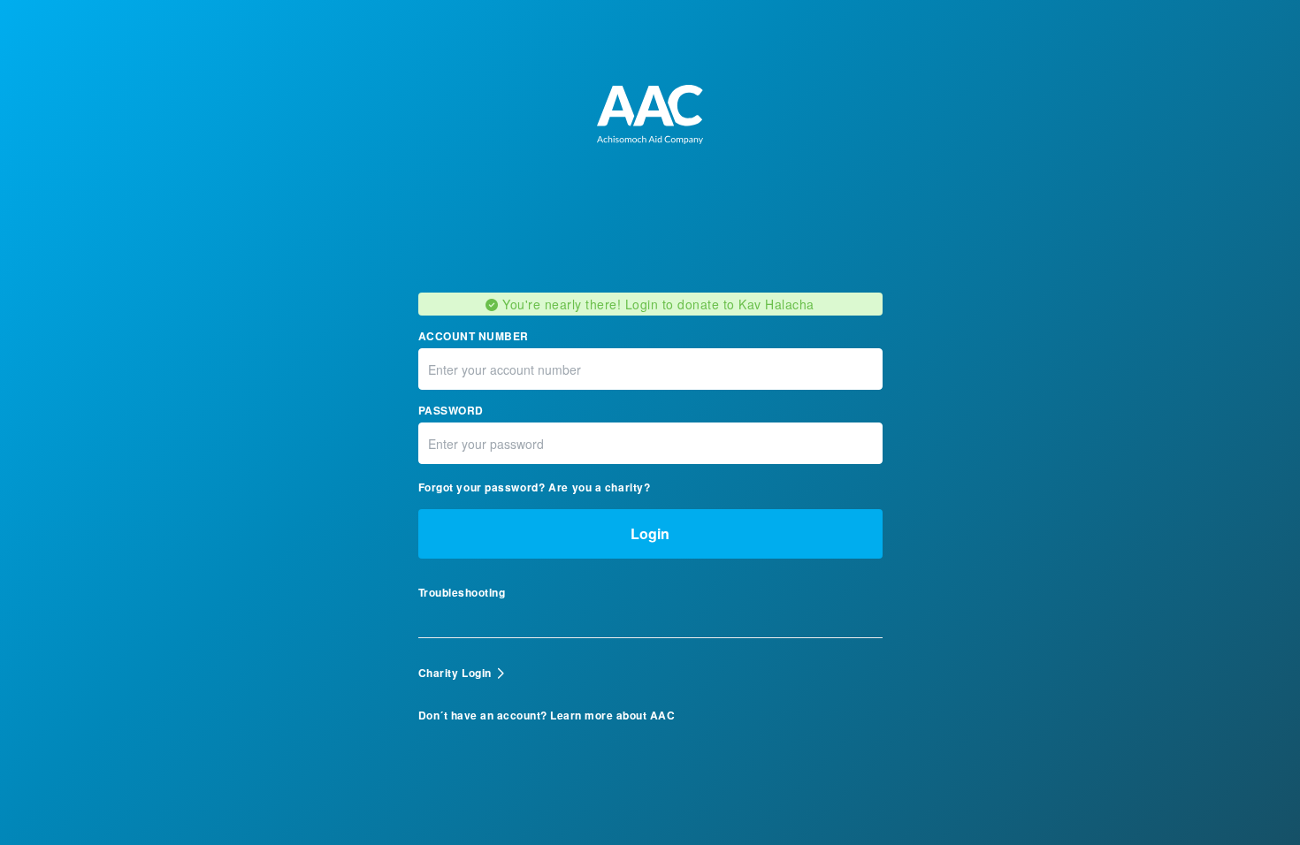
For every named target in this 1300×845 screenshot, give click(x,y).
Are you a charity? (599, 487)
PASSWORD (451, 410)
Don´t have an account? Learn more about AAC (547, 715)
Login (650, 533)
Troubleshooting (462, 592)
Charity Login (455, 673)
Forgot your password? (482, 487)
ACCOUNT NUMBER (473, 336)
